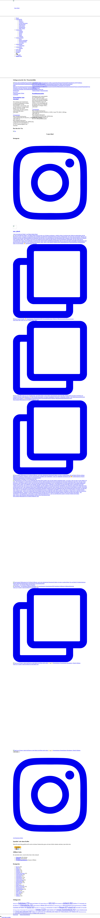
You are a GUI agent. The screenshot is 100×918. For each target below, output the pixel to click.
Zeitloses (18, 895)
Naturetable (37, 907)
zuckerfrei (42, 913)
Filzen (17, 868)
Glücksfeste (18, 876)
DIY (52, 903)
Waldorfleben (18, 913)
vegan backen (51, 909)
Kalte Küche (19, 885)
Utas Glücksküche (31, 909)
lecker (24, 907)
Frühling (18, 870)
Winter (17, 894)
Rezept (63, 907)
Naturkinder (43, 907)
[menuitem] (51, 18)
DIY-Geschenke (59, 903)
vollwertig (42, 911)
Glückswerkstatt (16, 93)
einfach (68, 903)
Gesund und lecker (20, 873)
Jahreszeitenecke (51, 905)
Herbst (17, 884)
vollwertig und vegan (53, 911)
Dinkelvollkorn (44, 903)
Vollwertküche (66, 911)
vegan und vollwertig (23, 911)
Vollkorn (34, 911)
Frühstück (18, 872)
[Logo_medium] (16, 8)
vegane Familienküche (66, 910)
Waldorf (74, 911)
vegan (41, 909)
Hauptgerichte (19, 882)
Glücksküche (19, 877)
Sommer (18, 890)
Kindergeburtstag (78, 905)
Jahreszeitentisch (68, 905)
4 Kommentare (16, 115)
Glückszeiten (19, 881)
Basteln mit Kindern (35, 903)
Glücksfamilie (19, 874)
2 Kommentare (35, 109)
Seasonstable (79, 907)
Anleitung (23, 903)
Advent (15, 903)
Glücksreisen (19, 878)
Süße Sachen (19, 891)
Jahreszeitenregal (58, 905)
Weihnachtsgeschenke (27, 913)
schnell (72, 907)
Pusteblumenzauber (38, 93)
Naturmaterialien (44, 90)
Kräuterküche (19, 887)
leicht (30, 907)
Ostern (56, 907)
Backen (17, 866)
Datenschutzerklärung (25, 914)
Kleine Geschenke (20, 886)
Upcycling (18, 893)
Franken (18, 869)
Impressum (15, 914)
